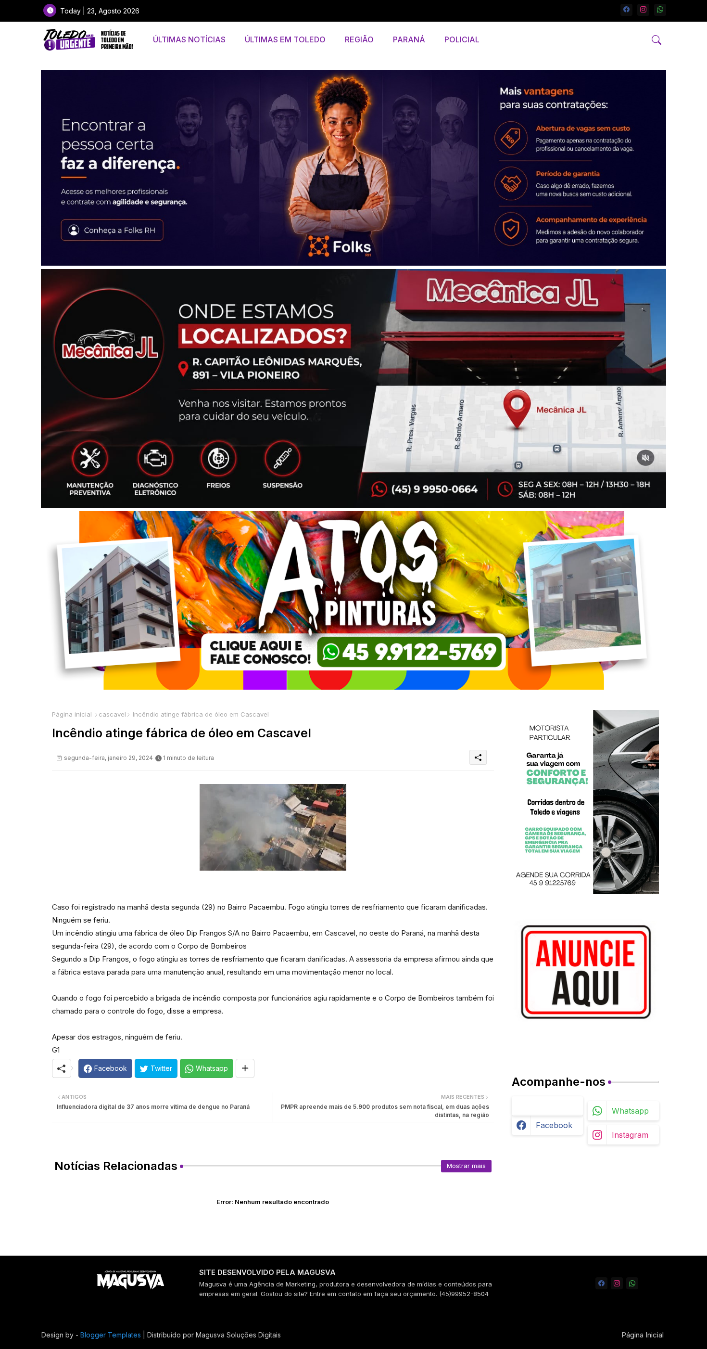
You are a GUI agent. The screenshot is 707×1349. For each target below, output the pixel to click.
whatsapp (630, 1111)
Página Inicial (642, 1334)
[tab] (189, 40)
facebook (554, 1125)
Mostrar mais (466, 1165)
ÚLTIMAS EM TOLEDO (285, 39)
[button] (656, 40)
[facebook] (626, 10)
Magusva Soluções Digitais (238, 1335)
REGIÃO (359, 39)
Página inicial (72, 714)
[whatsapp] (660, 10)
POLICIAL (462, 39)
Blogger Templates (110, 1335)
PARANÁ (409, 39)
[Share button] (245, 1068)
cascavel (112, 714)
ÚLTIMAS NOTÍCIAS (189, 39)
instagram (630, 1135)
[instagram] (643, 10)
